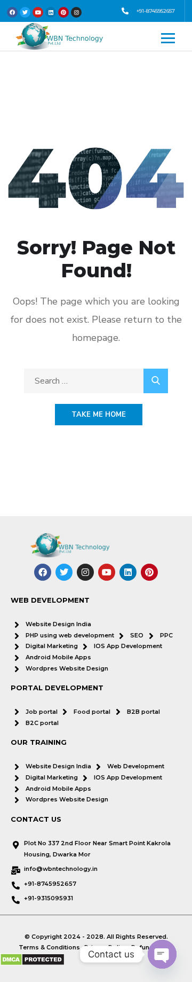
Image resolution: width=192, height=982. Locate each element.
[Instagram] (85, 572)
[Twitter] (64, 572)
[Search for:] (96, 381)
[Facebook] (42, 572)
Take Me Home (98, 414)
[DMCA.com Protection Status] (32, 959)
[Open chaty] (162, 954)
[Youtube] (106, 572)
